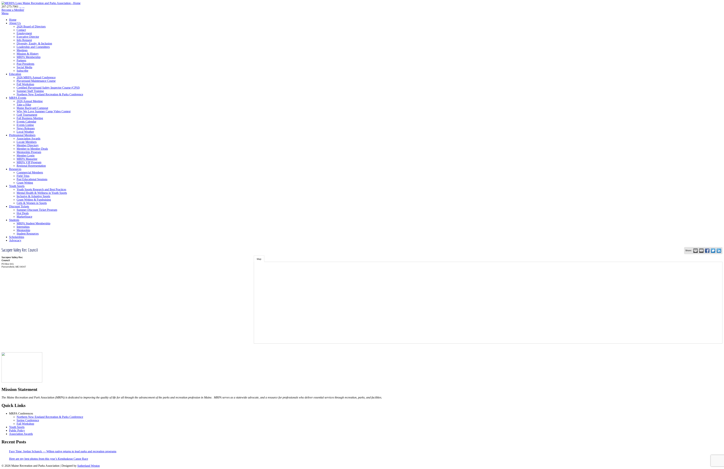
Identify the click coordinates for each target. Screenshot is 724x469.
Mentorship (23, 230)
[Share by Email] (701, 250)
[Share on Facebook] (707, 250)
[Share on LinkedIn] (719, 250)
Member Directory (28, 145)
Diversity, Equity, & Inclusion (34, 43)
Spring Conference (28, 420)
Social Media (24, 67)
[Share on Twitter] (713, 250)
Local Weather (25, 131)
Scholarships (16, 237)
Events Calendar (26, 121)
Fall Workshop (25, 84)
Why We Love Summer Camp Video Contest (44, 111)
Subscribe (22, 70)
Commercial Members (30, 172)
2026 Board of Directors (31, 26)
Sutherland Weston (88, 465)
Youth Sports (17, 186)
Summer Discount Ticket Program (37, 209)
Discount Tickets (19, 206)
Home (12, 19)
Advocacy (15, 240)
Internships (23, 226)
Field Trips (23, 175)
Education (15, 74)
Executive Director (28, 36)
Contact (21, 29)
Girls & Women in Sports (32, 203)
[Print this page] (695, 250)
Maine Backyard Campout (32, 108)
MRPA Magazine (27, 158)
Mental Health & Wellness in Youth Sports (42, 192)
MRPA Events (17, 97)
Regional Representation (31, 165)
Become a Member (13, 10)
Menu (5, 13)
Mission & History (28, 53)
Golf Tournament (27, 114)
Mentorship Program (29, 152)
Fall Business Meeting (30, 118)
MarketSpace (24, 216)
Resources (15, 169)
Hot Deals (23, 213)
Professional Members (22, 135)
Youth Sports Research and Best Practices (41, 189)
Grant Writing (25, 182)
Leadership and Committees (33, 46)
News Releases (26, 128)
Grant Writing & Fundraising (34, 199)
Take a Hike (24, 104)
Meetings (22, 50)
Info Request (24, 40)
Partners (21, 60)
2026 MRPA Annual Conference (36, 77)
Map (259, 259)
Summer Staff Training (30, 91)
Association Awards (28, 138)
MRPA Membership (29, 57)
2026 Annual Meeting (30, 101)
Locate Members (27, 142)
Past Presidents (25, 63)
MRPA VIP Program (29, 162)
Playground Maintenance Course (36, 80)
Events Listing (25, 125)
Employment (24, 33)
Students (14, 220)
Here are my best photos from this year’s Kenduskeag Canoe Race (48, 458)
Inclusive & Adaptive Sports (33, 196)
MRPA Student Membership (33, 223)
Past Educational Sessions (32, 179)
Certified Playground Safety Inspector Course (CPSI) (48, 87)
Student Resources (28, 233)
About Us (15, 23)
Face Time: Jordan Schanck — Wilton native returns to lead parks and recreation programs (62, 451)
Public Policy (17, 430)
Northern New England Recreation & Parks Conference (50, 94)
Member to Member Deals (32, 148)
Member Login (26, 155)
